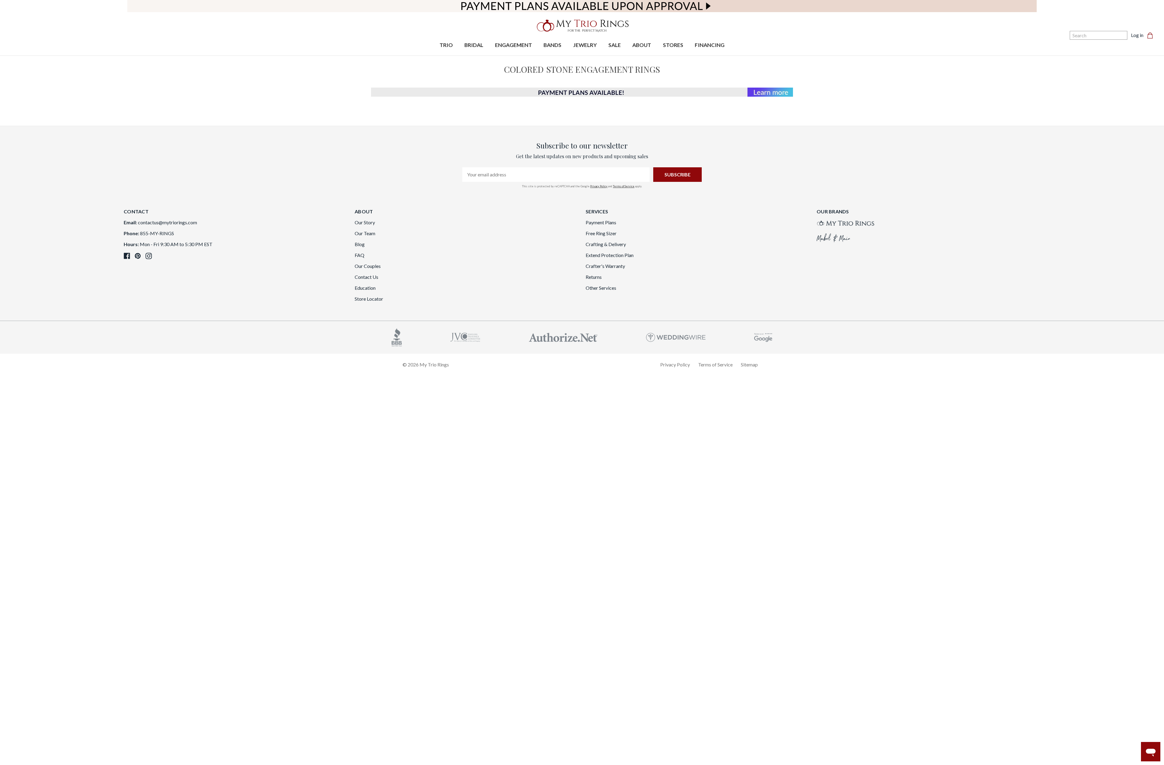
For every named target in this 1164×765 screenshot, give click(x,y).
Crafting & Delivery (606, 244)
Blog (360, 244)
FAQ (359, 255)
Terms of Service (623, 186)
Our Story (365, 222)
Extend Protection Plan (610, 255)
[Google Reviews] (763, 336)
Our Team (365, 233)
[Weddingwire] (676, 336)
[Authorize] (563, 336)
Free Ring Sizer (601, 233)
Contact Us (366, 277)
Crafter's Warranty (605, 266)
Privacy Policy (598, 186)
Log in (1137, 35)
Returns (594, 277)
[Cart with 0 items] (1152, 35)
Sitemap (749, 364)
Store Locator (369, 299)
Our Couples (368, 266)
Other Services (601, 288)
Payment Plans (601, 222)
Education (365, 288)
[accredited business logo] (397, 336)
